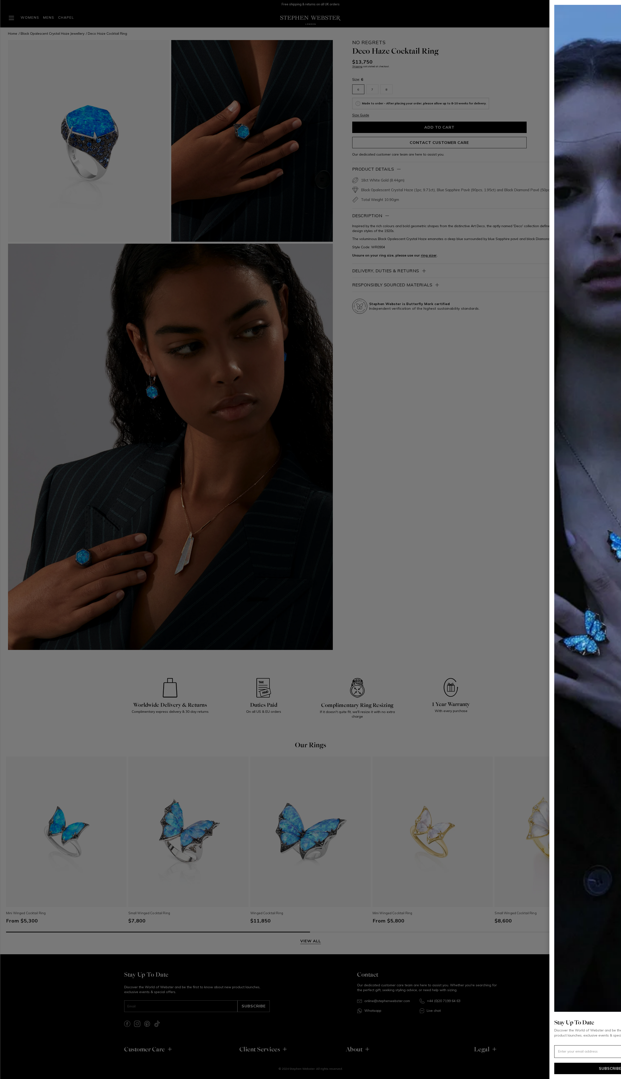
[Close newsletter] (610, 11)
